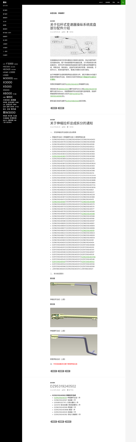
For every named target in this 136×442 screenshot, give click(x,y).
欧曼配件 (5, 36)
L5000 (5, 75)
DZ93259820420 (72, 101)
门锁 (4, 122)
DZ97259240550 (58, 262)
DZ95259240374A (88, 257)
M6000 (15, 78)
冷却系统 (6, 100)
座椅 (8, 107)
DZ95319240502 (63, 386)
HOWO (5, 72)
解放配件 (5, 29)
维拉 (64, 32)
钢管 (15, 120)
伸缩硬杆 (61, 108)
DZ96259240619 (88, 230)
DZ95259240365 (58, 156)
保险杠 (9, 97)
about (101, 2)
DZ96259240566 (88, 202)
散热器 (13, 109)
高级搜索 (108, 2)
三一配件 (5, 51)
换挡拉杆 (68, 421)
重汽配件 (5, 14)
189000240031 (63, 89)
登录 (114, 2)
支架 (8, 109)
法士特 (4, 21)
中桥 (4, 97)
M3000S (8, 78)
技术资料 (52, 21)
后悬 (4, 104)
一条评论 (70, 32)
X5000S (6, 90)
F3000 (9, 63)
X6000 (7, 93)
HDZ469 (13, 69)
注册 (118, 2)
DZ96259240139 (90, 89)
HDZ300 (6, 67)
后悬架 (14, 104)
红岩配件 (5, 55)
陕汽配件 (5, 10)
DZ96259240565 (58, 202)
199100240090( (56, 96)
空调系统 (13, 118)
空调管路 (6, 118)
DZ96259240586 (88, 214)
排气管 (17, 107)
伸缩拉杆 (54, 108)
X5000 (7, 86)
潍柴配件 (5, 17)
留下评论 (71, 390)
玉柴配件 (5, 44)
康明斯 (4, 25)
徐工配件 (5, 40)
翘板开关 (5, 120)
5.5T (4, 64)
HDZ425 (6, 69)
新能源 (5, 116)
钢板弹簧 (10, 120)
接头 (4, 109)
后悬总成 (9, 104)
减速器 (13, 100)
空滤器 (15, 116)
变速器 (17, 102)
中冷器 (14, 94)
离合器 (10, 116)
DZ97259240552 (87, 262)
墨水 (5, 2)
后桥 (4, 107)
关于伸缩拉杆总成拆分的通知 (71, 123)
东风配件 (5, 47)
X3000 (7, 82)
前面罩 (5, 102)
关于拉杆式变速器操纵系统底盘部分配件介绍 (73, 26)
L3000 (12, 72)
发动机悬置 (11, 102)
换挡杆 (67, 371)
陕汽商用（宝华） (7, 32)
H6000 (16, 64)
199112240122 (74, 94)
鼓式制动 (9, 122)
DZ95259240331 (72, 84)
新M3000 (9, 112)
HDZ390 (13, 67)
